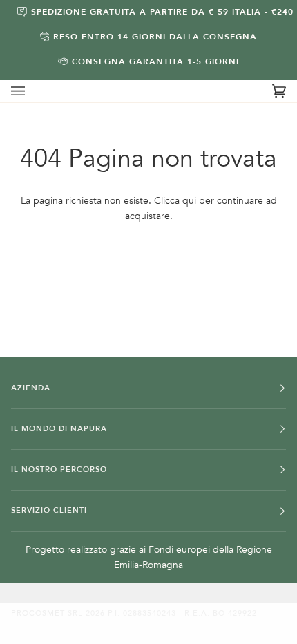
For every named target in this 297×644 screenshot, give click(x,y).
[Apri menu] (31, 91)
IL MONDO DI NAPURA (59, 429)
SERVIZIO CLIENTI (49, 510)
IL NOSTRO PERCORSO (59, 469)
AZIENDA (30, 388)
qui (189, 200)
